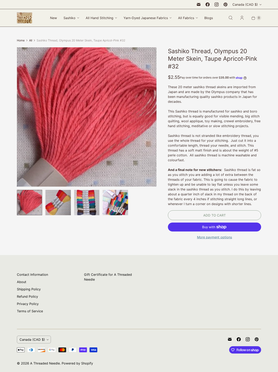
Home (21, 40)
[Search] (230, 18)
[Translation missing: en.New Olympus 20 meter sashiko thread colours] (86, 202)
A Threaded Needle (45, 363)
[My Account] (242, 18)
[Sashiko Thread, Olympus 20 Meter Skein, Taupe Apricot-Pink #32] (87, 117)
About (21, 282)
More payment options (214, 237)
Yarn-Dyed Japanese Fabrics (146, 18)
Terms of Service (30, 311)
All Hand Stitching (99, 18)
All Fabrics (186, 18)
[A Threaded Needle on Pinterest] (225, 4)
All (30, 40)
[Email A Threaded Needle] (198, 4)
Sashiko (69, 18)
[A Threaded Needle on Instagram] (216, 4)
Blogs (208, 18)
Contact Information (32, 275)
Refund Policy (27, 296)
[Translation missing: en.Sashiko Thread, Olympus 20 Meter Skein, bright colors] (58, 202)
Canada (245, 4)
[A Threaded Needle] (24, 17)
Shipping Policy (29, 289)
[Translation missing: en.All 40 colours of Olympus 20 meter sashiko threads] (115, 202)
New (53, 18)
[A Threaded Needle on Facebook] (207, 4)
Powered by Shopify (77, 363)
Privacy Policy (28, 304)
